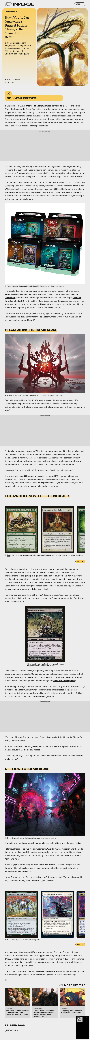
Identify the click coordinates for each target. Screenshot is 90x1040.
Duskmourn (10, 297)
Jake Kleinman (14, 80)
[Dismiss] (86, 1018)
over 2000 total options (64, 680)
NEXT (79, 561)
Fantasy (9, 1030)
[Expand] (78, 1018)
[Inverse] (24, 4)
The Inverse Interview (21, 98)
